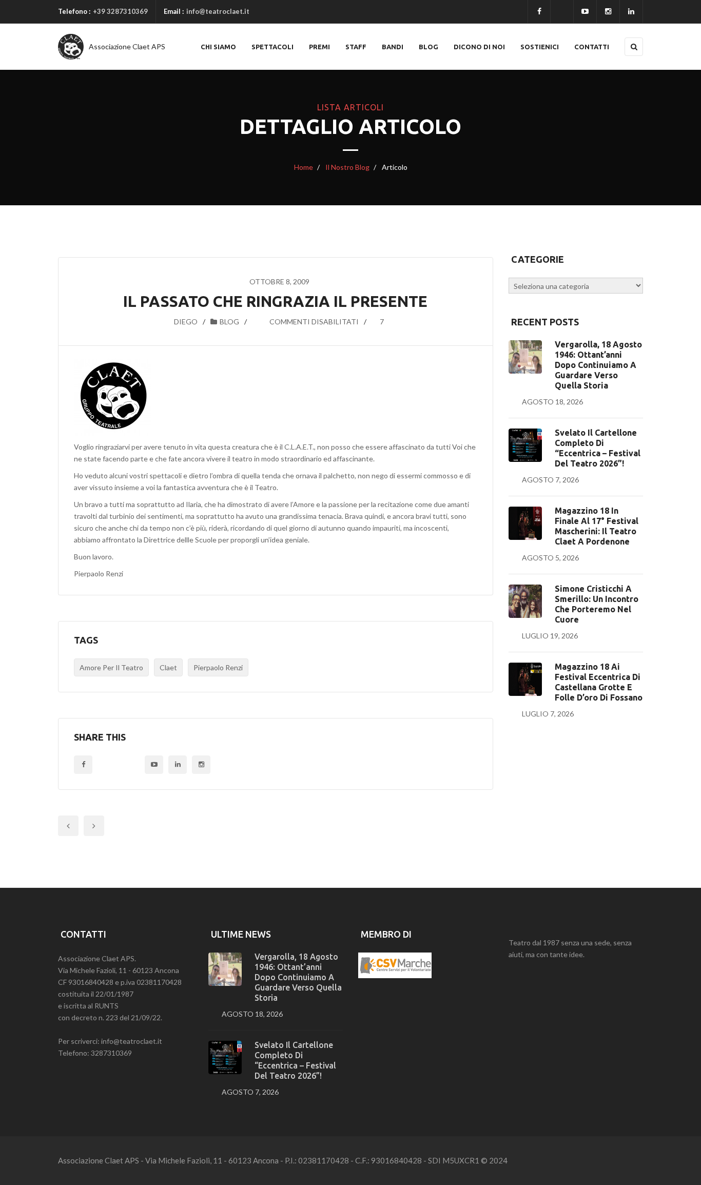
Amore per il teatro (111, 667)
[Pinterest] (201, 764)
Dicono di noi (479, 46)
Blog (428, 46)
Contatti (591, 46)
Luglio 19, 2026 (550, 635)
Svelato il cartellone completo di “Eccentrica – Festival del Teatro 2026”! (597, 448)
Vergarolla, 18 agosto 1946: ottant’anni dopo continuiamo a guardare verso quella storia (598, 365)
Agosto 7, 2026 (550, 479)
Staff (355, 46)
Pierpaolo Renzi (218, 667)
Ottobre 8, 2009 (279, 281)
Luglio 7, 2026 (548, 713)
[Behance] (177, 764)
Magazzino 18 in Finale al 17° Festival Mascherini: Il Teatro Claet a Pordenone (596, 526)
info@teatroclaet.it (217, 11)
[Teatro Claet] (71, 47)
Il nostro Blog (346, 167)
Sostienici (539, 46)
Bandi (392, 46)
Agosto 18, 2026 (552, 401)
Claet (168, 667)
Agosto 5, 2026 (550, 557)
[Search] (634, 46)
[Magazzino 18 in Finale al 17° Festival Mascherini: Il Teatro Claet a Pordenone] (525, 523)
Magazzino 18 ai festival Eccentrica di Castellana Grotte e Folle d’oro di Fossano (598, 682)
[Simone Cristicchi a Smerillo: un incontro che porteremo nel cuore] (525, 601)
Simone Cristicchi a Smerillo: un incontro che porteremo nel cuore (596, 604)
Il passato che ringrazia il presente (275, 301)
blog (229, 321)
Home (303, 167)
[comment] (258, 321)
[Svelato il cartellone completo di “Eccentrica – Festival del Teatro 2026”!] (525, 445)
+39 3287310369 (120, 11)
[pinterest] (608, 11)
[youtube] (585, 11)
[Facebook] (539, 11)
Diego (186, 321)
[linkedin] (631, 11)
